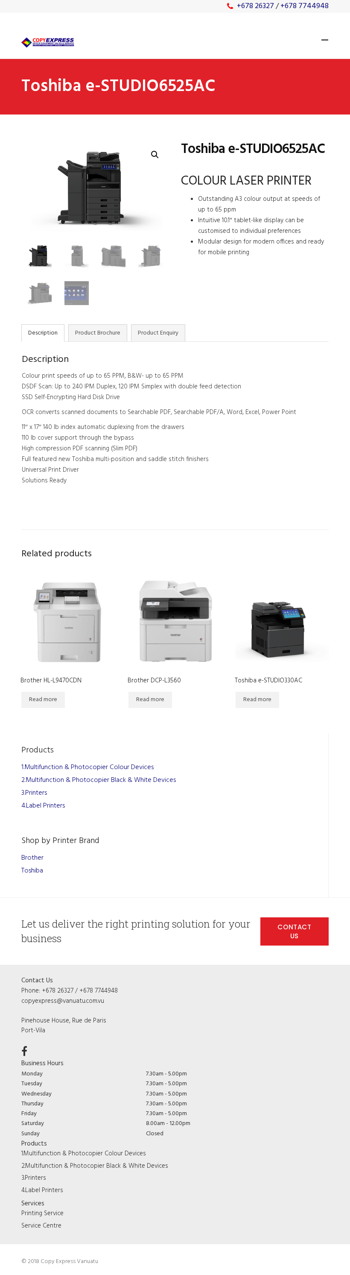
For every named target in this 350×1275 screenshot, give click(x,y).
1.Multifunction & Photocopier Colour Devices (87, 767)
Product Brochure (97, 333)
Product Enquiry (158, 333)
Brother (32, 858)
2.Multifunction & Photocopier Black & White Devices (98, 780)
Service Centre (41, 1226)
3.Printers (34, 793)
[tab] (42, 333)
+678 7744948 (304, 6)
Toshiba (32, 871)
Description (43, 333)
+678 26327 (255, 6)
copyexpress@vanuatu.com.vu (62, 1001)
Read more (43, 700)
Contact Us (294, 931)
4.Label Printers (43, 805)
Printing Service (42, 1213)
